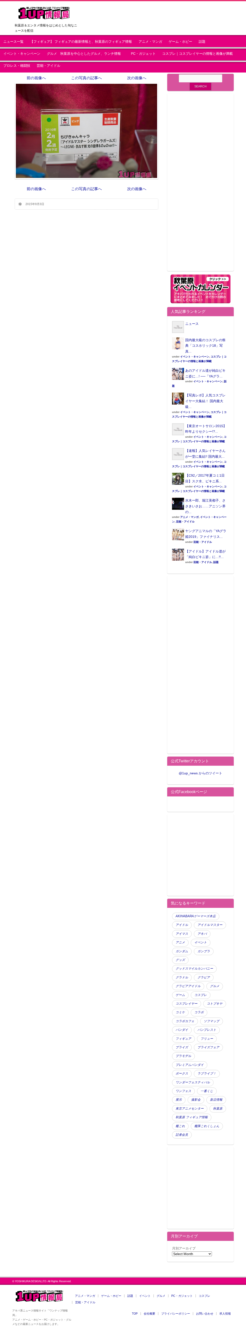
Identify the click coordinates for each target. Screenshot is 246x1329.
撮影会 (196, 1099)
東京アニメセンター (190, 1108)
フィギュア (183, 1038)
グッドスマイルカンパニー (194, 968)
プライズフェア (208, 1047)
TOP (135, 1313)
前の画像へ (36, 78)
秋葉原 (217, 1108)
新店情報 (216, 1099)
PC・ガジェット (143, 53)
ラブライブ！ (206, 1073)
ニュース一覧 (13, 41)
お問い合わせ (204, 1313)
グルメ (214, 986)
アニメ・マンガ (150, 41)
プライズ (182, 1047)
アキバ (202, 933)
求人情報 (225, 1313)
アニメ (180, 942)
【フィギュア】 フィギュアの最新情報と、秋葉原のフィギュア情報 (81, 41)
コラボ (199, 1012)
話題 (202, 41)
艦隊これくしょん (206, 1126)
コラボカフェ (185, 1021)
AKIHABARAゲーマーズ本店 (196, 916)
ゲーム (180, 995)
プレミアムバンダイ (190, 1065)
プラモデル (183, 1056)
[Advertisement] (200, 185)
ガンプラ (203, 951)
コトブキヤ (214, 1003)
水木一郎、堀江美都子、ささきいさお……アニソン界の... (205, 506)
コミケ (180, 1012)
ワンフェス (183, 1091)
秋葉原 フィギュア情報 (192, 1117)
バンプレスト (206, 1030)
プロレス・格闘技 (16, 65)
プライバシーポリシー (175, 1313)
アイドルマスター (209, 925)
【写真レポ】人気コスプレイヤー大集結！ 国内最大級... (205, 401)
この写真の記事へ (86, 78)
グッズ (180, 960)
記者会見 (182, 1134)
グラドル (182, 977)
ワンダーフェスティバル (193, 1082)
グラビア (203, 977)
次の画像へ (136, 78)
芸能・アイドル (48, 65)
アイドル (182, 925)
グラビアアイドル (188, 986)
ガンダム (182, 951)
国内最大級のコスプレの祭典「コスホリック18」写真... (205, 345)
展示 (179, 1099)
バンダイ (182, 1030)
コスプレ (200, 995)
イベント (200, 942)
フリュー (207, 1038)
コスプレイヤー (186, 1003)
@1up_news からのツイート (200, 773)
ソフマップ (211, 1021)
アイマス (182, 933)
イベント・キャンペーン (21, 53)
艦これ (180, 1126)
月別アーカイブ (184, 1248)
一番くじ (207, 1091)
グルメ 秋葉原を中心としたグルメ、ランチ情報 (85, 53)
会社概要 (149, 1313)
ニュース (192, 324)
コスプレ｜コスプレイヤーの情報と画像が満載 (197, 53)
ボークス (182, 1073)
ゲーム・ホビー (180, 41)
